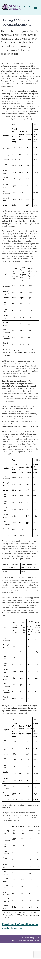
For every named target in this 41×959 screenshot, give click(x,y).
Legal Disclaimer (32, 940)
